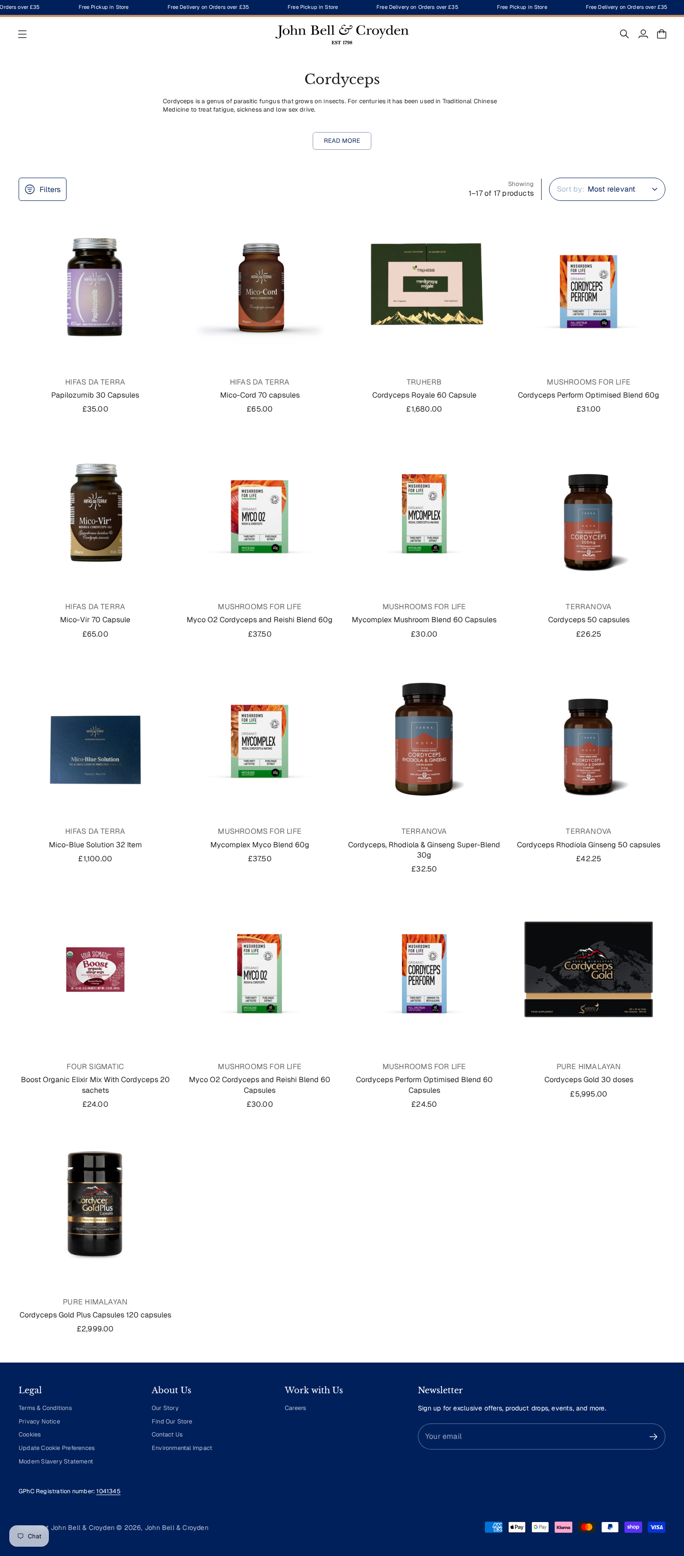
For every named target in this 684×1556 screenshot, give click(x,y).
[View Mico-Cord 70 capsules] (260, 284)
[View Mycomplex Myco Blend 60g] (260, 734)
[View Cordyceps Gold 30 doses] (589, 969)
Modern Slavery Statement (56, 1461)
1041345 (108, 1491)
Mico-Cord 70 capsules (260, 395)
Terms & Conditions (45, 1408)
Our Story (165, 1408)
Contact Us (167, 1434)
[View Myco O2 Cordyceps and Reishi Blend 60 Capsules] (260, 969)
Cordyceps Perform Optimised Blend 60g (588, 395)
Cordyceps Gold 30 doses (588, 1079)
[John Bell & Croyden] (342, 33)
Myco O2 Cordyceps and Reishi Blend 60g (260, 620)
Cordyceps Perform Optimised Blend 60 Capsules (424, 1085)
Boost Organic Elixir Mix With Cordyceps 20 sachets (95, 1085)
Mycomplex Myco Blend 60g (259, 845)
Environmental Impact (182, 1448)
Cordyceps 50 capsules (589, 620)
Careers (295, 1408)
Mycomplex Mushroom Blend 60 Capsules (424, 620)
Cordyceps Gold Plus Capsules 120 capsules (95, 1315)
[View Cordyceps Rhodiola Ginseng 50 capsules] (589, 734)
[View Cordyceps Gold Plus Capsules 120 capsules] (95, 1204)
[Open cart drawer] (661, 34)
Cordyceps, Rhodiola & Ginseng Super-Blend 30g (424, 850)
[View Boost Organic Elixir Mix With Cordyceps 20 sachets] (95, 969)
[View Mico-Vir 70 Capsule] (95, 510)
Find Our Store (172, 1421)
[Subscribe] (653, 1436)
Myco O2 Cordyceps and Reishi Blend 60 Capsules (259, 1085)
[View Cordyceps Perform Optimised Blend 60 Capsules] (424, 969)
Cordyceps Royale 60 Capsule (424, 395)
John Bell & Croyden (176, 1527)
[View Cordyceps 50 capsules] (589, 510)
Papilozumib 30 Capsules (95, 395)
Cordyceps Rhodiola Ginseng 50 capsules (588, 845)
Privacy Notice (39, 1421)
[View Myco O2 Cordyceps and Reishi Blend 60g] (260, 510)
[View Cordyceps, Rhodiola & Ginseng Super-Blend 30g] (424, 734)
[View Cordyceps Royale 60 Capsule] (424, 284)
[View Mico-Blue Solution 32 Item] (95, 734)
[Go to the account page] (643, 34)
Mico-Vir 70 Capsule (95, 620)
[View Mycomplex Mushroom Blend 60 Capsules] (424, 510)
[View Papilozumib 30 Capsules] (95, 284)
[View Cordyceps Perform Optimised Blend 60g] (589, 284)
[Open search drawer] (624, 34)
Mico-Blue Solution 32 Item (95, 845)
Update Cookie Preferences (57, 1448)
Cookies (30, 1434)
